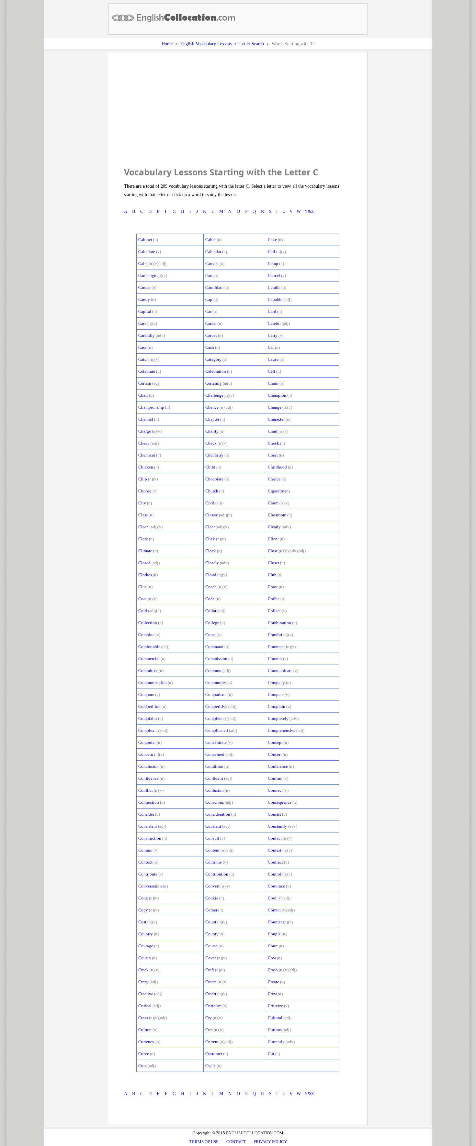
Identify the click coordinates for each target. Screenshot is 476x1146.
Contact (275, 838)
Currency (146, 1041)
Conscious (214, 802)
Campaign (147, 275)
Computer (147, 742)
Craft (209, 969)
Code (210, 598)
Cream (211, 981)
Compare (146, 694)
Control (274, 874)
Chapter (212, 419)
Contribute (147, 874)
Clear (210, 526)
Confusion (214, 790)
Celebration (215, 371)
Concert (275, 754)
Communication (152, 682)
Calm (143, 263)
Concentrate (216, 742)
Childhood (277, 467)
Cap (208, 299)
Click (210, 538)
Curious (275, 1029)
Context (145, 862)
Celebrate (146, 371)
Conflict (145, 790)
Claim (273, 503)
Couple (274, 933)
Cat (271, 347)
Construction (149, 838)
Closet (273, 562)
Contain (145, 850)
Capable (275, 299)
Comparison (216, 694)
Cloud (210, 574)
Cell (271, 371)
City (142, 503)
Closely (212, 562)
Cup (209, 1029)
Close (273, 550)
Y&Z (309, 211)
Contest (274, 850)
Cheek (273, 443)
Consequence (279, 802)
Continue (213, 862)
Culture (145, 1029)
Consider (146, 814)
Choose (145, 491)
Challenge (214, 395)
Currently (276, 1041)
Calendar (213, 251)
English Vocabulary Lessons (206, 43)
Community (215, 682)
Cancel (274, 275)
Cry (208, 1017)
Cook (143, 898)
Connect (275, 790)
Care (142, 323)
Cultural (275, 1017)
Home (167, 43)
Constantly (277, 826)
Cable (210, 239)
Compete (276, 694)
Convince (276, 886)
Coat (142, 598)
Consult (212, 838)
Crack (143, 969)
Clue (142, 586)
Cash (209, 347)
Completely (278, 718)
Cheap (144, 443)
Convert (212, 886)
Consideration (217, 814)
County (212, 933)
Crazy (143, 981)
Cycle (210, 1065)
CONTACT (236, 1141)
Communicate (280, 670)
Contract (275, 862)
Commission (216, 658)
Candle (274, 287)
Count (210, 922)
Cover (210, 957)
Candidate (214, 287)
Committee (148, 670)
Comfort (275, 634)
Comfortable (149, 646)
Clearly (274, 526)
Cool (272, 898)
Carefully (146, 335)
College (212, 622)
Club (272, 574)
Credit (210, 993)
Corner (211, 910)
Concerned (214, 754)
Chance (212, 407)
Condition (214, 766)
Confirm (275, 778)
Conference (278, 766)
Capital (144, 311)
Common (213, 670)
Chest (273, 455)
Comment (276, 646)
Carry (273, 335)
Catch (143, 359)
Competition (149, 706)
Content (212, 850)
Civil (209, 503)
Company (276, 682)
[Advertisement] (237, 116)
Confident (214, 778)
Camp (273, 263)
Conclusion (148, 766)
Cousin (144, 957)
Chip (142, 479)
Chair (143, 395)
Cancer (144, 287)
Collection (147, 622)
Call (271, 251)
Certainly (213, 383)
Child (210, 467)
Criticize (275, 1005)
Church (211, 491)
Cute (142, 1065)
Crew (272, 993)
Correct (274, 910)
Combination (279, 622)
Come (210, 634)
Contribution (216, 874)
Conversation (150, 886)
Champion (277, 395)
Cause (273, 359)
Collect (274, 610)
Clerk (143, 538)
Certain (144, 383)
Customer (213, 1053)
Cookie (211, 898)
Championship (151, 407)
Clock (210, 550)
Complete (213, 718)
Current (212, 1041)
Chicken (145, 467)
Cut (271, 1053)
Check (211, 443)
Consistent (147, 826)
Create (273, 981)
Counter (275, 922)
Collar (210, 610)
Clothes (145, 574)
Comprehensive (281, 730)
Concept (275, 742)
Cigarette (276, 491)
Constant (213, 826)
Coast (273, 586)
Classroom (277, 514)
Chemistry (214, 455)
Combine (146, 634)
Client (273, 538)
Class (143, 514)
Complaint (147, 718)
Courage (145, 945)
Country (145, 933)
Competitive (216, 706)
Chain (273, 383)
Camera (212, 263)
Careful (274, 323)
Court (273, 945)
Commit (275, 658)
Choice (274, 479)
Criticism (213, 1005)
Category (213, 359)
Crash (273, 969)
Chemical (146, 455)
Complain (276, 706)
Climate (145, 550)
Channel (145, 419)
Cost (142, 922)
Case (142, 347)
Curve (143, 1053)
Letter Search (251, 43)
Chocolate (214, 479)
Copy (143, 910)
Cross (143, 1017)
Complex (146, 730)
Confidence (148, 778)
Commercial (149, 658)
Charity (212, 431)
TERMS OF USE (204, 1141)
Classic (211, 514)
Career (211, 323)
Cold (142, 610)
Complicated (216, 730)
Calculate (146, 251)
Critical (145, 1005)
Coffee (273, 598)
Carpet (211, 335)
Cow (272, 957)
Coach (211, 586)
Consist (274, 814)
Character (276, 419)
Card (272, 311)
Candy (144, 299)
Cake (272, 239)
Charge (144, 431)
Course (211, 945)
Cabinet (145, 239)
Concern (145, 754)
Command (214, 646)
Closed (144, 562)
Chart (273, 431)
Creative (145, 993)
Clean (143, 526)
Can (208, 275)
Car (208, 311)
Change (274, 407)
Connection (148, 802)
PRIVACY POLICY (270, 1141)
